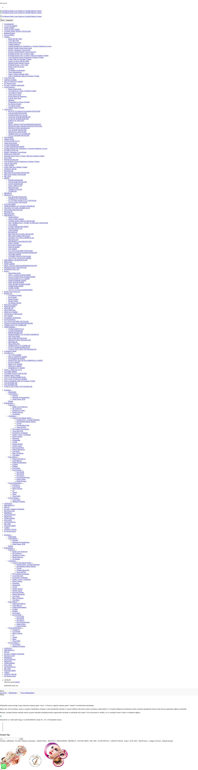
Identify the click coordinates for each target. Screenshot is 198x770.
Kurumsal (7, 390)
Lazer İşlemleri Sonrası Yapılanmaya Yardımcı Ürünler (26, 57)
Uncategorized (9, 24)
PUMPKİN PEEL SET (11, 269)
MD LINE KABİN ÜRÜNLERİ (15, 174)
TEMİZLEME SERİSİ (15, 286)
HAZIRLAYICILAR (11, 150)
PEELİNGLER (9, 213)
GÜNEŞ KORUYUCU (12, 141)
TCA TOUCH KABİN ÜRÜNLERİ (20, 251)
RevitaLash (8, 293)
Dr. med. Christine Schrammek (14, 85)
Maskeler (11, 100)
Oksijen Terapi (17, 446)
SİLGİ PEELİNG (10, 310)
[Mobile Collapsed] (10, 37)
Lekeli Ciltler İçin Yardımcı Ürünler (19, 59)
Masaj (14, 494)
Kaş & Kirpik (16, 470)
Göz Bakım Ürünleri (15, 93)
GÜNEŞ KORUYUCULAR (17, 115)
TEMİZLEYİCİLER (15, 189)
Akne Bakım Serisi (14, 273)
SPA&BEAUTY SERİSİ (16, 368)
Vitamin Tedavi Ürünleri (16, 107)
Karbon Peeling (17, 444)
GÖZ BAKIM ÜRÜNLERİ (17, 113)
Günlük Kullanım (14, 44)
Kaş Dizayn (20, 475)
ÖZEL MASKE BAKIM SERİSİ (19, 284)
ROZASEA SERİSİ (14, 245)
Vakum (14, 492)
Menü (2, 20)
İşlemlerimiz (13, 693)
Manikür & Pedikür (18, 501)
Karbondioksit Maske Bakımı (26, 421)
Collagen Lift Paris (10, 80)
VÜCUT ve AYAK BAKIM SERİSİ (20, 290)
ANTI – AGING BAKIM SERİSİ (19, 275)
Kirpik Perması (21, 481)
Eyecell (18, 423)
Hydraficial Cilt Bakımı (20, 433)
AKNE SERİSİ (9, 28)
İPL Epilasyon (17, 408)
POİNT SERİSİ (13, 243)
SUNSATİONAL (10, 319)
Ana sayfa (3, 693)
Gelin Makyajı (17, 461)
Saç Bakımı (16, 414)
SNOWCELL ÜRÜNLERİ (17, 132)
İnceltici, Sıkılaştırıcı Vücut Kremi (19, 50)
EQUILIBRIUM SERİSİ (16, 358)
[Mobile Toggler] (12, 390)
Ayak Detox (16, 500)
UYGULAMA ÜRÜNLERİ (17, 202)
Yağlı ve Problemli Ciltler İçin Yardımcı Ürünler (23, 76)
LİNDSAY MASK (10, 169)
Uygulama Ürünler (14, 106)
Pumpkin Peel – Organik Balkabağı (28, 420)
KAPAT (17, 682)
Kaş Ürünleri (12, 297)
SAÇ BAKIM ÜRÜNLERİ (17, 130)
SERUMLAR (8, 308)
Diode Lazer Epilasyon (19, 407)
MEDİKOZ (8, 193)
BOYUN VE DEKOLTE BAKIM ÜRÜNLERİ (24, 111)
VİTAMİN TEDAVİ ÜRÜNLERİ (19, 256)
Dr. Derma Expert (10, 83)
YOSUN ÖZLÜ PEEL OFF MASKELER (22, 349)
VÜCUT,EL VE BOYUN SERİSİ (19, 258)
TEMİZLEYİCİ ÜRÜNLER (17, 199)
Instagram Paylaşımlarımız (20, 397)
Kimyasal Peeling (18, 448)
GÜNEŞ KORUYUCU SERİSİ (18, 279)
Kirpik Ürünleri (13, 299)
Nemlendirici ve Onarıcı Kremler (19, 102)
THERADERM (9, 327)
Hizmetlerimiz (8, 403)
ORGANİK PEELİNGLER (13, 210)
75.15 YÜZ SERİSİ (10, 26)
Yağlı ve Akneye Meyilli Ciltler (18, 74)
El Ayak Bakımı (13, 498)
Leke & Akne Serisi (14, 98)
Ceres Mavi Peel (13, 41)
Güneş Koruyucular (14, 42)
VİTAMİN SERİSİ (14, 254)
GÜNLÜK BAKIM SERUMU (18, 119)
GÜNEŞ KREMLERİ (11, 145)
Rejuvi (6, 271)
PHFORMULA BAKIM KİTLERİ (19, 241)
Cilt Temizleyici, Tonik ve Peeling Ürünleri (22, 91)
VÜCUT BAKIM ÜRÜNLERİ (18, 135)
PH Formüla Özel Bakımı (20, 429)
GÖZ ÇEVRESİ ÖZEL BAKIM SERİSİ (21, 277)
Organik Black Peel (22, 425)
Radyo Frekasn (17, 436)
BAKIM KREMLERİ (15, 180)
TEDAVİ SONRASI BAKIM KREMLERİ (22, 252)
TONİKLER (12, 191)
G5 (13, 490)
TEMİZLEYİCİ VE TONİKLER (19, 133)
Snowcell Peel (21, 427)
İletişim (10, 401)
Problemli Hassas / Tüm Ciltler (18, 65)
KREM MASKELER (11, 160)
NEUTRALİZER (14, 336)
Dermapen (15, 438)
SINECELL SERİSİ (10, 312)
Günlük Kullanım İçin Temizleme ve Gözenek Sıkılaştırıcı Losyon (29, 46)
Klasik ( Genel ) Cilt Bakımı (21, 435)
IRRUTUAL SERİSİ (15, 364)
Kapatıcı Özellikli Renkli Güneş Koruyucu (22, 52)
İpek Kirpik (20, 474)
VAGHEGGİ (8, 353)
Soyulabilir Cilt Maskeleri (16, 70)
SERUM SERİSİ (13, 247)
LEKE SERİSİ (9, 165)
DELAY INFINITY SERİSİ (13, 81)
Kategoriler (9, 20)
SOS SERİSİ (12, 249)
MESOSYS (8, 195)
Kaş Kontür (16, 468)
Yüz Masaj (15, 455)
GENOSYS (8, 109)
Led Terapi (15, 451)
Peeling (10, 122)
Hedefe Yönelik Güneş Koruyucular (20, 48)
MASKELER (8, 171)
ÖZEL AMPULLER (15, 186)
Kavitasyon (16, 485)
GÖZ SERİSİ (8, 137)
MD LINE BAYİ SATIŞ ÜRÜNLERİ (16, 173)
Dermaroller (16, 440)
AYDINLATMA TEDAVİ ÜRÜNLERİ (17, 31)
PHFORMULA (9, 215)
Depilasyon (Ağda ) (18, 410)
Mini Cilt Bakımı (17, 453)
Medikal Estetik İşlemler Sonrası (18, 63)
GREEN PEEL (9, 139)
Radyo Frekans (17, 488)
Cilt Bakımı (12, 416)
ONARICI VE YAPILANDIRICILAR (17, 208)
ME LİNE (7, 176)
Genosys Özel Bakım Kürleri (21, 418)
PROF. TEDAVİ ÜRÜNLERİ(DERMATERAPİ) (24, 124)
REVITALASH (9, 511)
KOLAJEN (8, 158)
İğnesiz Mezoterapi (18, 449)
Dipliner (15, 466)
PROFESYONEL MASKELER (19, 128)
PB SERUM (8, 212)
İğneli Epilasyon (17, 412)
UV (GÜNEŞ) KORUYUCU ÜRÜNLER (22, 200)
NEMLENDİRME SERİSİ (17, 280)
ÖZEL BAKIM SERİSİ (16, 282)
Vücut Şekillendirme (15, 72)
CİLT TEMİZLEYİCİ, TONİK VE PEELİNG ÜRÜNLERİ (28, 223)
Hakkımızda (12, 392)
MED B (6, 507)
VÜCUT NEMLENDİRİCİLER (19, 347)
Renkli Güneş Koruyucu (16, 67)
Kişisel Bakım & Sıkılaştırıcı (17, 96)
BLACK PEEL (9, 35)
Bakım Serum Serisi (14, 89)
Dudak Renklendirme (19, 462)
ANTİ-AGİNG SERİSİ (12, 29)
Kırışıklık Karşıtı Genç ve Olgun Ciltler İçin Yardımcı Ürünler (28, 55)
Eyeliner (15, 464)
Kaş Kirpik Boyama (23, 477)
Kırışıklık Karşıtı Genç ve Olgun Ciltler (21, 54)
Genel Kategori (9, 87)
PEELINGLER (13, 187)
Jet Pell (14, 442)
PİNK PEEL (8, 262)
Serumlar (11, 68)
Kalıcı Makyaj (13, 457)
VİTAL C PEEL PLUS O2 (13, 370)
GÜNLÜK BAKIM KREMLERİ (19, 117)
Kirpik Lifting (21, 479)
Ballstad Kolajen (9, 33)
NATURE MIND (10, 204)
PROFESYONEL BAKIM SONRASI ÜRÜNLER (25, 126)
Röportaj (15, 395)
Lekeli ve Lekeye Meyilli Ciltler (18, 61)
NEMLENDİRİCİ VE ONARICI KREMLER (19, 206)
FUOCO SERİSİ (13, 362)
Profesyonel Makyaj (18, 459)
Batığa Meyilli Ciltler (15, 39)
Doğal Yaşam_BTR (18, 399)
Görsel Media (12, 394)
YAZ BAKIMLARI (10, 383)
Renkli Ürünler (13, 301)
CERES (6, 37)
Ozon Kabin (16, 496)
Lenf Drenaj (16, 487)
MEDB (6, 178)
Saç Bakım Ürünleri (14, 104)
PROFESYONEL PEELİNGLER (15, 267)
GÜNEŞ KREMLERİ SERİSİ (14, 147)
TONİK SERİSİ (13, 288)
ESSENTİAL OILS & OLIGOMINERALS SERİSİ (25, 360)
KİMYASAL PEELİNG (16, 120)
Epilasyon (11, 405)
